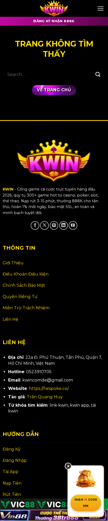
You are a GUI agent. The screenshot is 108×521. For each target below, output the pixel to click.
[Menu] (100, 8)
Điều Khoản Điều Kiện (25, 274)
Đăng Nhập (15, 460)
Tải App (10, 471)
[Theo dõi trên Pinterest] (54, 225)
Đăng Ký (11, 449)
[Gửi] (98, 74)
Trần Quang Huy (45, 396)
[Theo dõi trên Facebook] (35, 225)
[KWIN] (54, 8)
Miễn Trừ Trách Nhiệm (26, 307)
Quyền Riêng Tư (20, 296)
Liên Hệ (10, 319)
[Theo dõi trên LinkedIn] (63, 225)
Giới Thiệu (13, 262)
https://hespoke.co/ (49, 388)
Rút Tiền (12, 494)
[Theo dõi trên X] (44, 225)
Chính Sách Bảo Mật (24, 285)
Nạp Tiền (12, 483)
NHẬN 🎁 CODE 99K (85, 503)
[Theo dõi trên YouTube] (73, 225)
